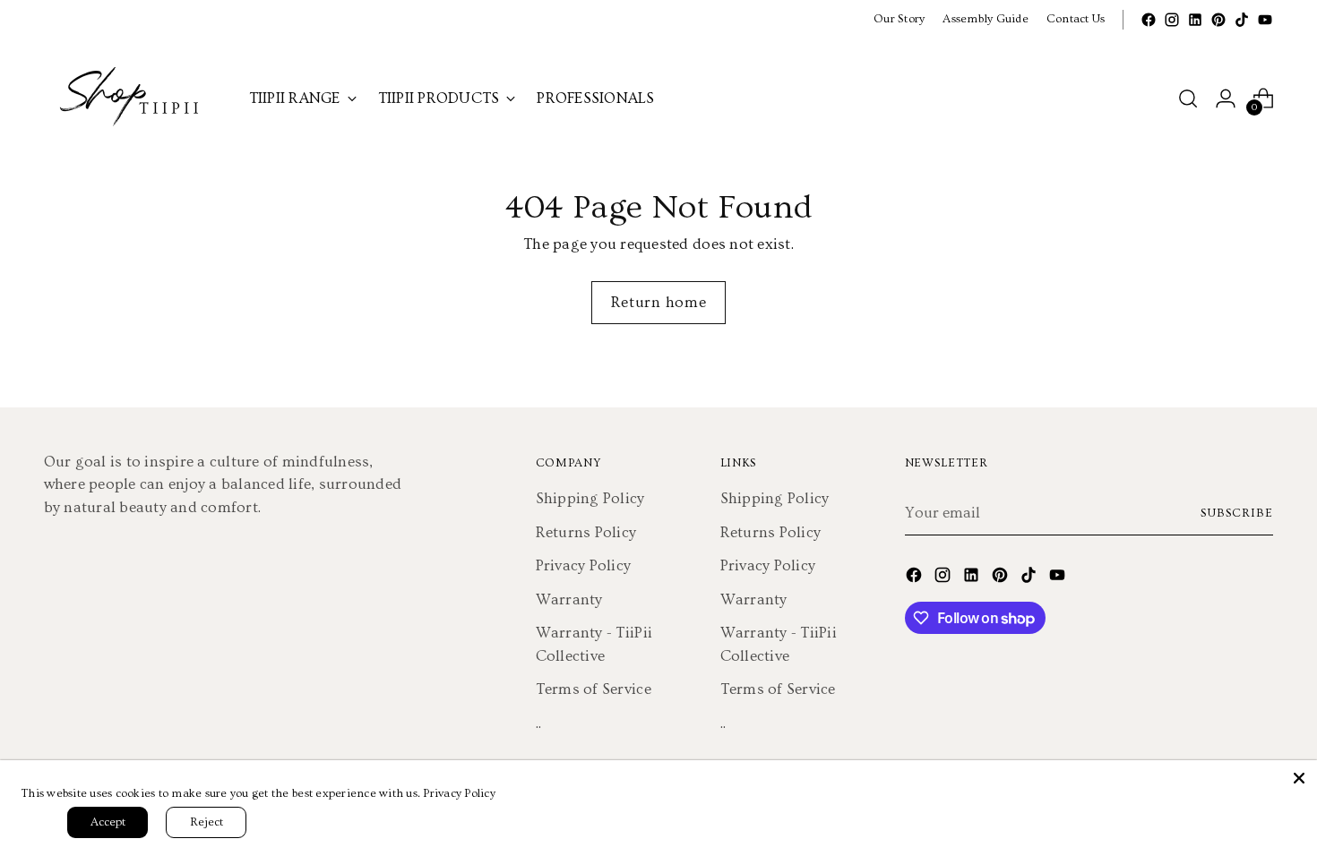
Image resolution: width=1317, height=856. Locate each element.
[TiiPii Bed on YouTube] (1265, 20)
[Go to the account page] (1226, 98)
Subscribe (1237, 513)
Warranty (569, 599)
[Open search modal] (1188, 98)
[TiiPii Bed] (133, 98)
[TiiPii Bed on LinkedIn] (1195, 20)
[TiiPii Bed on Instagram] (1172, 20)
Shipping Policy (590, 498)
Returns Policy (586, 532)
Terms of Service (593, 689)
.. (539, 723)
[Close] (1299, 778)
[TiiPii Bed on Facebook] (1149, 20)
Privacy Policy (584, 565)
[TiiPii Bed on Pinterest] (1218, 20)
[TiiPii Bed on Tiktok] (1242, 20)
